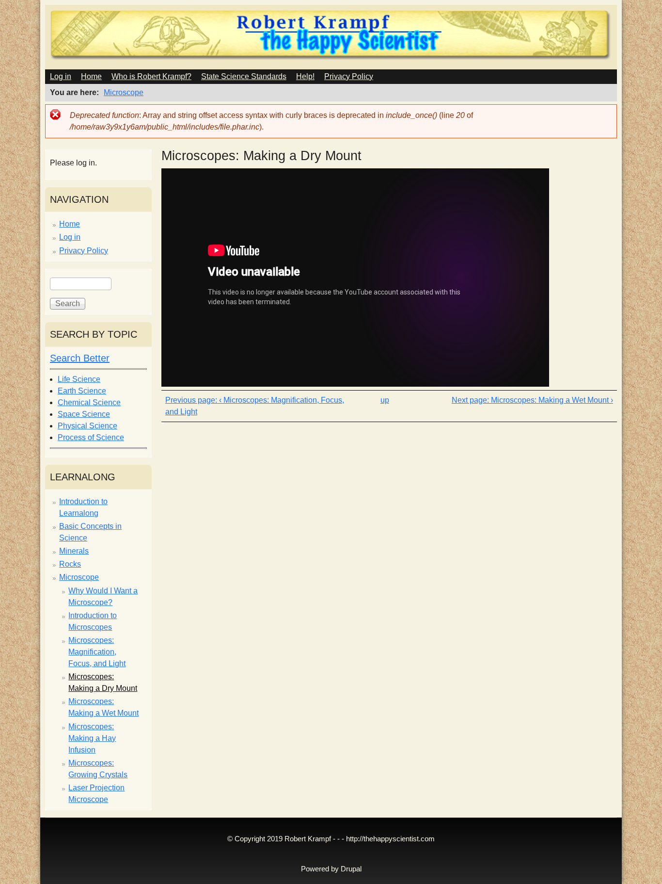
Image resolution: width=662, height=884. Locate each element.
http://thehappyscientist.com (390, 839)
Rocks (70, 564)
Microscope (123, 92)
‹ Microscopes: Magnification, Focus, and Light (254, 406)
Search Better (80, 358)
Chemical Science (89, 402)
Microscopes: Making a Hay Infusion (92, 738)
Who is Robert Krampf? (151, 76)
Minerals (74, 551)
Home (91, 76)
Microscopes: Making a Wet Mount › (552, 400)
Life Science (79, 379)
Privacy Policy (348, 76)
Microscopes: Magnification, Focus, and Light (97, 652)
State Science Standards (243, 76)
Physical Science (87, 426)
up (384, 400)
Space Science (84, 414)
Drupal (351, 869)
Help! (305, 76)
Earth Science (82, 391)
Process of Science (91, 437)
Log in (60, 76)
